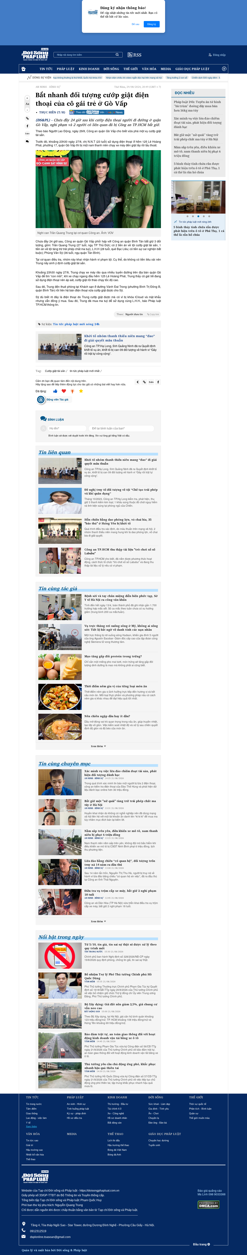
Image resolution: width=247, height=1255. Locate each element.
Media (166, 68)
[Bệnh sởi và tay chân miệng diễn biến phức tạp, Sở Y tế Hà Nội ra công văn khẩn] (60, 607)
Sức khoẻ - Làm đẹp (159, 1104)
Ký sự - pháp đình (76, 1113)
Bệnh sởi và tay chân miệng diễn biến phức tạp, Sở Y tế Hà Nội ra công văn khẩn (121, 598)
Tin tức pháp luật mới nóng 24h (76, 324)
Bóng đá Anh (114, 1154)
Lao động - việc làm (36, 1118)
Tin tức (46, 68)
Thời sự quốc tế (197, 1104)
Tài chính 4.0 (114, 1108)
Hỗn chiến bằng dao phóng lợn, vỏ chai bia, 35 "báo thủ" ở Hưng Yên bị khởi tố (118, 521)
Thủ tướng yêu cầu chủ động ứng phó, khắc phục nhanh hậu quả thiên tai (120, 1066)
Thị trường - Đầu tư (118, 1104)
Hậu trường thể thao (118, 1145)
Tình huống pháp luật (78, 1108)
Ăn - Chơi (153, 1113)
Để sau (135, 24)
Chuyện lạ (153, 1118)
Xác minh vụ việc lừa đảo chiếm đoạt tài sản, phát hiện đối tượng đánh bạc (120, 773)
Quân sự (193, 1113)
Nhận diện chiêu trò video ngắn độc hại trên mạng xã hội (89, 77)
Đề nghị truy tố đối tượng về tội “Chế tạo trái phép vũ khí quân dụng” (121, 491)
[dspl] (23, 69)
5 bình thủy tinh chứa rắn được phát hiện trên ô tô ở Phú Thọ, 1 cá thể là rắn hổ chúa (197, 168)
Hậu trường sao (34, 1150)
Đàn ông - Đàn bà (157, 1122)
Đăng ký (151, 24)
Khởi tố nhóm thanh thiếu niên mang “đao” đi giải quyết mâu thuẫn (119, 338)
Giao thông (31, 1113)
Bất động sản (115, 1122)
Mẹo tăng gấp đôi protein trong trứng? (113, 656)
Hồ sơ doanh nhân (117, 1118)
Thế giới (131, 68)
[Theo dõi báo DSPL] (97, 112)
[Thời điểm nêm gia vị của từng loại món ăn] (60, 697)
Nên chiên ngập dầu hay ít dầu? (107, 716)
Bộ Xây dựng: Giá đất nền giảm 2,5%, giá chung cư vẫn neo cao (120, 1006)
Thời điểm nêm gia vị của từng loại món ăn (115, 686)
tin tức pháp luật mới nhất (84, 371)
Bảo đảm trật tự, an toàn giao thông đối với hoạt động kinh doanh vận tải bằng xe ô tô (119, 1036)
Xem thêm (97, 746)
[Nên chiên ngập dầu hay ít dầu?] (60, 727)
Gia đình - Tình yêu (158, 1108)
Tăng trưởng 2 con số (132, 77)
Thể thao (30, 1159)
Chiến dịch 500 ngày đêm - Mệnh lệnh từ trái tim (170, 77)
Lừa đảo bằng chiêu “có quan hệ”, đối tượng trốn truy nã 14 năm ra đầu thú (119, 863)
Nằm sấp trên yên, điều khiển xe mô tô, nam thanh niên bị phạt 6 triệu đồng (121, 833)
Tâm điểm (31, 1108)
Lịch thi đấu (114, 1140)
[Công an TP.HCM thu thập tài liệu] (60, 561)
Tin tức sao (32, 1140)
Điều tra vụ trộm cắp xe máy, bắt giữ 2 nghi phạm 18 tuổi (120, 893)
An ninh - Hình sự (76, 1104)
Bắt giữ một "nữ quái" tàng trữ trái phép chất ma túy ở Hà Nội (120, 803)
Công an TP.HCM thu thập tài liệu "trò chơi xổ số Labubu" (119, 551)
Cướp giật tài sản (55, 371)
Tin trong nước (34, 1104)
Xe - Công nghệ (116, 1113)
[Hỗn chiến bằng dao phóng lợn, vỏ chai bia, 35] (60, 531)
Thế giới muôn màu (199, 1118)
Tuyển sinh (154, 1145)
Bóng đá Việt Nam (117, 1150)
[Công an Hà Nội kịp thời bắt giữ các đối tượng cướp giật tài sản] (198, 197)
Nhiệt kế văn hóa (35, 1154)
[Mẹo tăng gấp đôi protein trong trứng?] (60, 667)
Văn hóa (149, 68)
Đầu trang (200, 1244)
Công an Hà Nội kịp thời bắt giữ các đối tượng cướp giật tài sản (199, 229)
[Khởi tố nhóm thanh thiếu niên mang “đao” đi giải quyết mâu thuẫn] (60, 347)
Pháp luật (65, 68)
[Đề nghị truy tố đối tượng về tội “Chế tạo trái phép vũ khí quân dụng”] (60, 501)
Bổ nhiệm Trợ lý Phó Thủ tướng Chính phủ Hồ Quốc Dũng (118, 976)
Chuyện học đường (158, 1140)
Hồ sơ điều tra (74, 1118)
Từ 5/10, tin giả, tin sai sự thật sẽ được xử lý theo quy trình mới (120, 946)
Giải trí (29, 1145)
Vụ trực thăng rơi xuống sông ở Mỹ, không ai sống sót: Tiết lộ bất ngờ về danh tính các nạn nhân (121, 628)
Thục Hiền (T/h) (52, 112)
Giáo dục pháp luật (192, 68)
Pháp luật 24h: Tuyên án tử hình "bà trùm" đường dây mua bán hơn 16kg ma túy (197, 106)
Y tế (28, 1122)
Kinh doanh (89, 68)
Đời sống (111, 68)
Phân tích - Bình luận (200, 1108)
